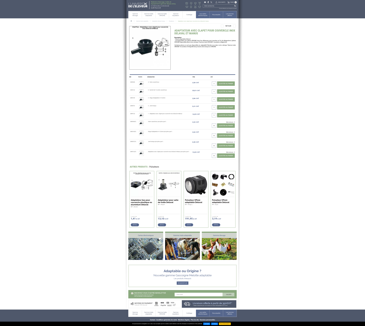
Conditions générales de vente (166, 320)
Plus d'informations (225, 323)
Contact (152, 320)
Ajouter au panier (226, 83)
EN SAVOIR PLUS (182, 283)
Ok (235, 6)
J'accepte (206, 323)
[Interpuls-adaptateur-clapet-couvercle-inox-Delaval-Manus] (150, 47)
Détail (135, 224)
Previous (229, 167)
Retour (228, 26)
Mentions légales (184, 320)
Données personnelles (207, 320)
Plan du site (195, 320)
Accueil (132, 21)
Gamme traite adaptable (142, 21)
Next (233, 167)
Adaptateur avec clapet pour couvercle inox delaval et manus (193, 21)
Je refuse (214, 323)
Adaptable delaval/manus (158, 21)
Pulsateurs (171, 21)
